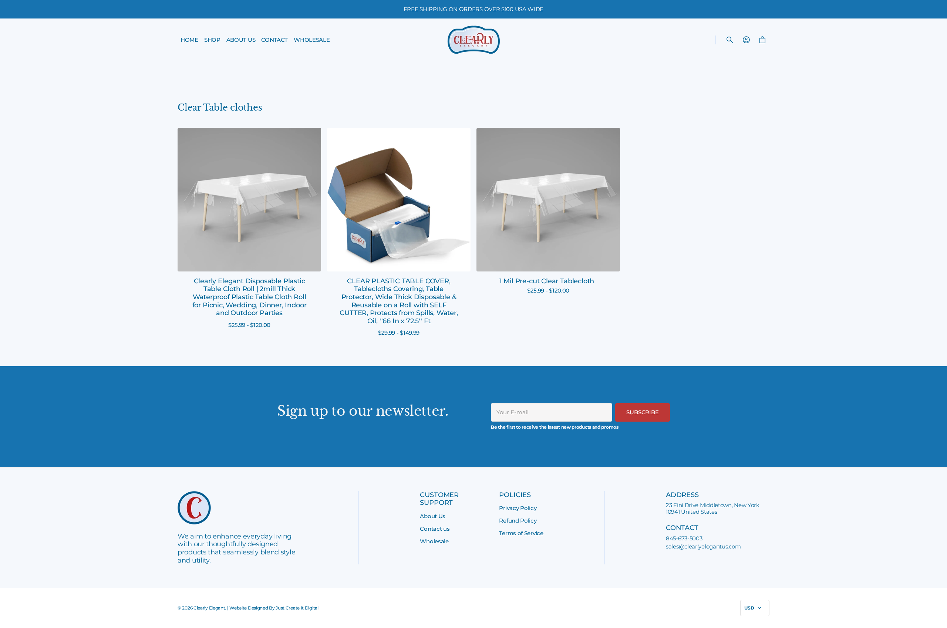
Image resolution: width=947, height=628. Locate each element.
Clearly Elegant (209, 608)
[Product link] (249, 228)
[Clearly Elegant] (473, 40)
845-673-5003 (684, 538)
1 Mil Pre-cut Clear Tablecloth (546, 281)
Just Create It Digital (297, 608)
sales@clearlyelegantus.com (703, 546)
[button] (730, 40)
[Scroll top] (938, 619)
